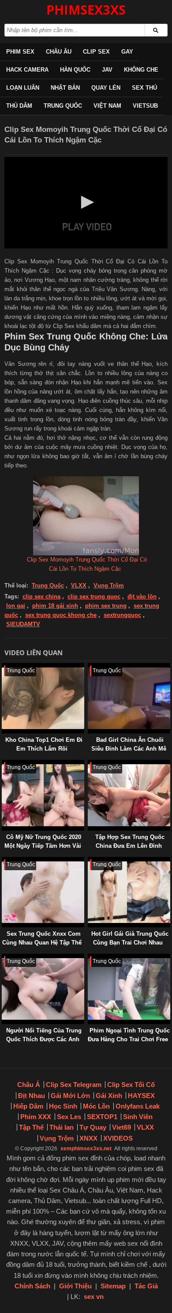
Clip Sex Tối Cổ (131, 1084)
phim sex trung (106, 605)
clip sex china (41, 596)
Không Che (141, 69)
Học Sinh (63, 1106)
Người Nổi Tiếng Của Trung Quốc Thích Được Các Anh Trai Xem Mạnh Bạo (44, 1039)
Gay (127, 51)
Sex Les (69, 1116)
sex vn (94, 1296)
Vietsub (145, 105)
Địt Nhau (31, 1095)
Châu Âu (58, 51)
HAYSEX (141, 1095)
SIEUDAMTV (23, 624)
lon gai (15, 605)
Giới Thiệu (75, 1286)
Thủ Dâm (19, 105)
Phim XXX (35, 1116)
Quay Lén (105, 87)
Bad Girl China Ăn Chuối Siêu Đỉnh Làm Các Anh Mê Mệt (128, 749)
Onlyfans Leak (138, 1106)
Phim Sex (20, 51)
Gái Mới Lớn (70, 1095)
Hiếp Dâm (28, 1106)
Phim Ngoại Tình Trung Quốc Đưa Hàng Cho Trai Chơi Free (129, 1035)
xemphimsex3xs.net (86, 1148)
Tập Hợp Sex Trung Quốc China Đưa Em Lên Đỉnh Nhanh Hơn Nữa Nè (130, 846)
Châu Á (28, 1084)
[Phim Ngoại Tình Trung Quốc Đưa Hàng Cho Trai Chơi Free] (89, 958)
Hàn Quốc (75, 69)
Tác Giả (146, 1286)
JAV (107, 69)
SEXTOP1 (102, 1116)
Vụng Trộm (108, 585)
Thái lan (61, 1127)
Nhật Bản (65, 87)
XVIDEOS (118, 1138)
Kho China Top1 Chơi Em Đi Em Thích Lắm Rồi (43, 744)
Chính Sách (32, 1286)
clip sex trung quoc (93, 596)
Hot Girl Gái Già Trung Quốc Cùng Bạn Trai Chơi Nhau (129, 938)
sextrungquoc (122, 615)
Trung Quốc (63, 105)
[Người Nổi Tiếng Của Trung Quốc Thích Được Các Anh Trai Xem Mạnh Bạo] (3, 958)
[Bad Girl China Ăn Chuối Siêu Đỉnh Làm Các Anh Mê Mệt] (89, 667)
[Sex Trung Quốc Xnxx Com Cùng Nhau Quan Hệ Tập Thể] (3, 861)
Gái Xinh (109, 1095)
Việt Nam (107, 105)
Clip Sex (96, 51)
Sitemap (113, 1286)
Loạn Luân (22, 87)
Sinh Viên (138, 1116)
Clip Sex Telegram (73, 1084)
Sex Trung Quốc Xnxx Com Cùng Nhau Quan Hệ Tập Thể (42, 938)
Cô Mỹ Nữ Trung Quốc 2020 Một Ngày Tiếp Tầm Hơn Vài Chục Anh (42, 846)
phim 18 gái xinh (55, 605)
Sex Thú (144, 87)
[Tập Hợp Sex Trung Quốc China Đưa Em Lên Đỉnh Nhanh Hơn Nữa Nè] (89, 764)
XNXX (88, 1138)
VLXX (78, 585)
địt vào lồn (142, 596)
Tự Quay (92, 1127)
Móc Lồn (96, 1106)
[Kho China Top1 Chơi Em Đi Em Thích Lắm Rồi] (3, 667)
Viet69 (121, 1127)
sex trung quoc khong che (61, 615)
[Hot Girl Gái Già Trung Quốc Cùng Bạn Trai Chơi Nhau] (89, 861)
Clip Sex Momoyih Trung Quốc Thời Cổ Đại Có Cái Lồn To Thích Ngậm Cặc (87, 564)
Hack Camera (27, 69)
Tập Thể (31, 1127)
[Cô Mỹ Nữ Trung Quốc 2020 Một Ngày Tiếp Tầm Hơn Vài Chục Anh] (3, 764)
